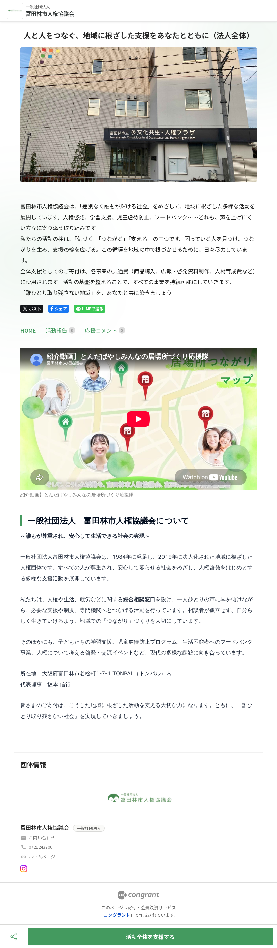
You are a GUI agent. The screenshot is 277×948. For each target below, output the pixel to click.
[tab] (28, 330)
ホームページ (42, 856)
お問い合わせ (42, 837)
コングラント (117, 915)
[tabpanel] (138, 534)
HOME (28, 330)
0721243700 (40, 847)
